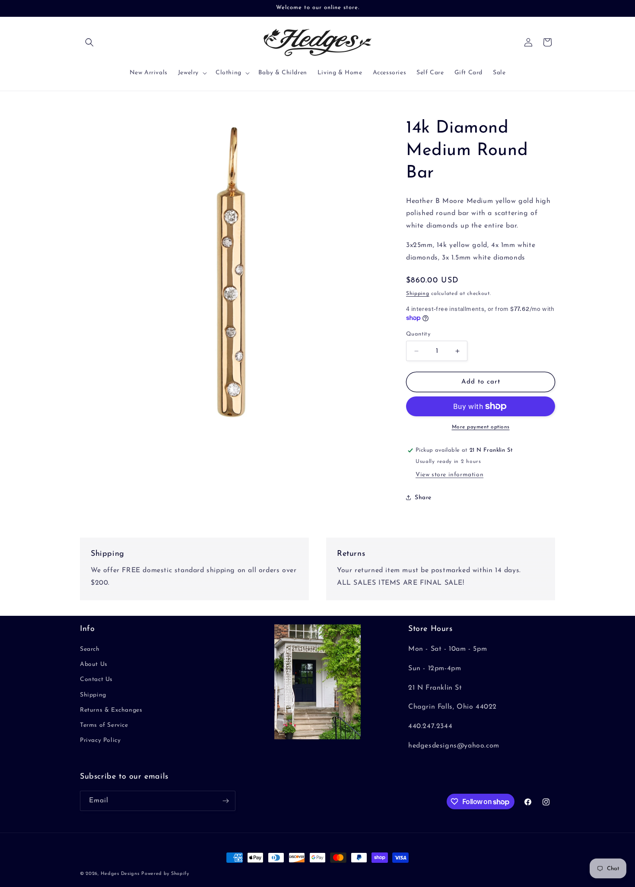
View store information (449, 475)
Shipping (417, 293)
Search (90, 649)
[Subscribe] (225, 801)
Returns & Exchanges (111, 710)
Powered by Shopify (165, 873)
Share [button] (423, 497)
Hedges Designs (120, 873)
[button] (89, 42)
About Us (94, 664)
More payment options (481, 427)
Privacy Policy (100, 740)
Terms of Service (104, 725)
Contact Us (96, 680)
